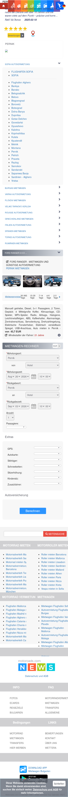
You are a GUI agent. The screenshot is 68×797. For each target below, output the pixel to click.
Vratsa (14, 180)
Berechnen (33, 511)
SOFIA (14, 75)
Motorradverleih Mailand (18, 554)
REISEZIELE (16, 707)
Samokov (16, 166)
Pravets (15, 158)
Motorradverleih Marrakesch (20, 636)
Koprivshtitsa (18, 133)
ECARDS (14, 703)
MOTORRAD (16, 733)
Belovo (14, 97)
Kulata (14, 137)
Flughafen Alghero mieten (19, 617)
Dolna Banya (18, 111)
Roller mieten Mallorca (53, 558)
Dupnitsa (16, 115)
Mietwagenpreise (13, 296)
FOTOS (13, 698)
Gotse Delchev (19, 118)
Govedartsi (17, 122)
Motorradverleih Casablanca (20, 640)
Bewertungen (14, 35)
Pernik (14, 151)
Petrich (15, 155)
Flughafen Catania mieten (19, 621)
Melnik (14, 144)
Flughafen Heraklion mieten (20, 628)
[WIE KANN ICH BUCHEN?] (59, 335)
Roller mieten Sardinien (53, 565)
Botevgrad (16, 107)
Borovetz (16, 104)
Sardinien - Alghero (21, 177)
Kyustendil (16, 140)
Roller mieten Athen (51, 573)
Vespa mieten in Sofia (52, 588)
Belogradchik (18, 93)
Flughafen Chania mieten (19, 625)
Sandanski (16, 169)
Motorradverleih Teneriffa (19, 573)
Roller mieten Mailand (52, 569)
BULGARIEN (16, 712)
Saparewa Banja (20, 173)
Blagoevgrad (18, 100)
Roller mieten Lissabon (53, 562)
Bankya (15, 86)
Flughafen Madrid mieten (19, 613)
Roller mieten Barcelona (53, 554)
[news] (36, 664)
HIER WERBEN (18, 747)
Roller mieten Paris (51, 577)
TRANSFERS (17, 743)
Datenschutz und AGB (36, 676)
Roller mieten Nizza (51, 581)
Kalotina (15, 129)
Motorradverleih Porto (17, 580)
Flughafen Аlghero (21, 82)
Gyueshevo (17, 126)
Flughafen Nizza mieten (18, 632)
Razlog (15, 162)
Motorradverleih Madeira (19, 584)
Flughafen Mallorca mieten (20, 606)
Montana (16, 148)
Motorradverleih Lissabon (19, 576)
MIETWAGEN (17, 268)
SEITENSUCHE (56, 534)
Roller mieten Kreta (51, 584)
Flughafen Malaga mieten (19, 609)
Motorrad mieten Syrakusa (20, 562)
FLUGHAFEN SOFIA (22, 71)
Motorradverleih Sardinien (19, 558)
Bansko (15, 89)
